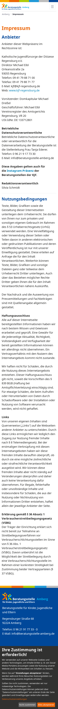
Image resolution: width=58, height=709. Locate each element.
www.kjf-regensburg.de (24, 90)
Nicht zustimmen (27, 704)
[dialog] (29, 677)
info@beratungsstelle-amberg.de (33, 633)
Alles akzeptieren (46, 704)
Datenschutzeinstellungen (14, 699)
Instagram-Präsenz (20, 171)
